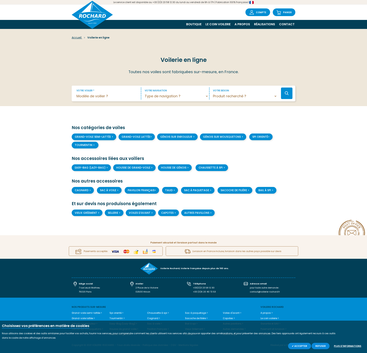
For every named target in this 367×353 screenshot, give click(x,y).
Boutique (193, 24)
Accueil (77, 37)
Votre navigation (156, 90)
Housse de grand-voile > (134, 168)
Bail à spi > (265, 190)
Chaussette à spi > (158, 313)
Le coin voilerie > (270, 318)
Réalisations (264, 24)
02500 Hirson (143, 291)
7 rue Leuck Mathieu (89, 287)
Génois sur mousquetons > (223, 137)
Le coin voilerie (218, 24)
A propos (242, 24)
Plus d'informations (347, 346)
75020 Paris (85, 291)
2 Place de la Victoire (147, 287)
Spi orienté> (261, 137)
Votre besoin (221, 90)
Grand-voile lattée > (83, 318)
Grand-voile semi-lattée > (94, 137)
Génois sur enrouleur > (177, 137)
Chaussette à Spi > (212, 168)
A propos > (267, 313)
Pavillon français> (142, 190)
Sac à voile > (109, 190)
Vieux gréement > (87, 213)
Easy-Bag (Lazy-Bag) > (91, 168)
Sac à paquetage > (197, 190)
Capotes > (168, 213)
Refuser (320, 346)
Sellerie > (114, 213)
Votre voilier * (85, 90)
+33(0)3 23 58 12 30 (203, 287)
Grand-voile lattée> (137, 137)
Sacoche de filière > (235, 190)
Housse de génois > (175, 168)
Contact (287, 24)
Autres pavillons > (198, 213)
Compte (261, 12)
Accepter (300, 346)
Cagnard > (83, 190)
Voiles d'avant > (141, 213)
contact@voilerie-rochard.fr (265, 291)
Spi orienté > (116, 313)
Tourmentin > (85, 145)
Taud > (170, 190)
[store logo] (92, 15)
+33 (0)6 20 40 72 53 (204, 291)
